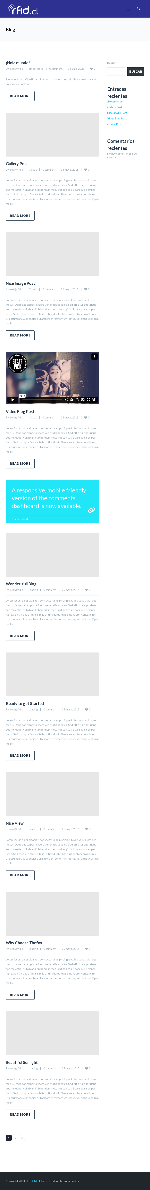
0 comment (55, 68)
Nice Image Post (20, 283)
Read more (20, 96)
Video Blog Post (20, 411)
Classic (33, 169)
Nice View (15, 823)
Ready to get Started (25, 703)
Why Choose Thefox (24, 942)
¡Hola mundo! (18, 62)
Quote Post (114, 124)
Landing (33, 589)
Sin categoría (36, 68)
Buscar (111, 62)
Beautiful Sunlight (22, 1062)
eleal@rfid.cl (16, 68)
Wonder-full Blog (21, 583)
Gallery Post (17, 163)
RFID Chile (32, 1181)
